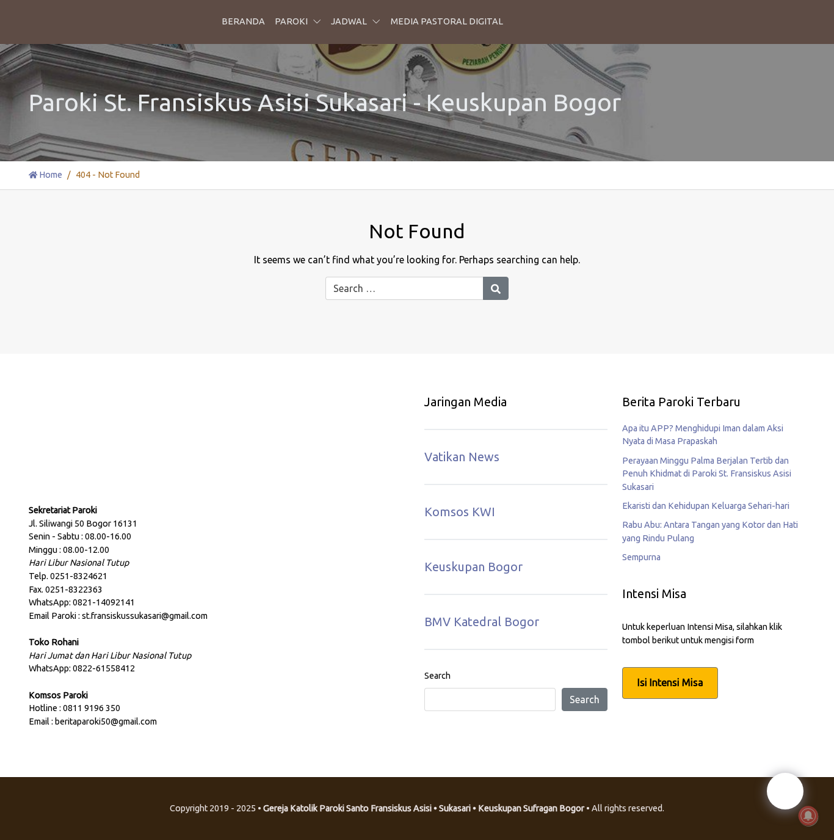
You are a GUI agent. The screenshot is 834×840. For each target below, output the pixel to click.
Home (49, 175)
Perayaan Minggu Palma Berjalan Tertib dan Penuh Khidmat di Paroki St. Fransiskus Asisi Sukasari (706, 474)
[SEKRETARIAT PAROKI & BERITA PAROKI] (120, 457)
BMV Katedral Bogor (481, 622)
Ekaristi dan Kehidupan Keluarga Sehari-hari (705, 506)
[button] (319, 22)
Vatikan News (461, 457)
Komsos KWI (459, 512)
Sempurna (641, 557)
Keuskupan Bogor (473, 567)
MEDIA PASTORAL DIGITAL (447, 21)
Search (437, 676)
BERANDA (243, 21)
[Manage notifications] (808, 816)
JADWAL (349, 21)
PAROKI (291, 21)
